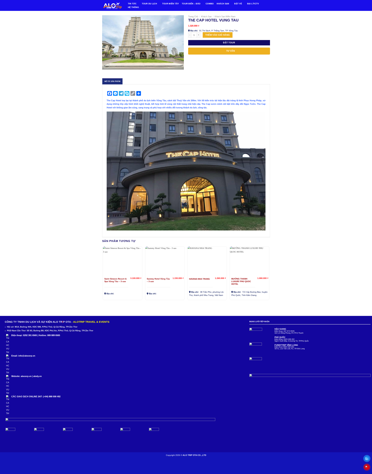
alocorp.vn (26, 376)
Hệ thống (133, 7)
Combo (210, 4)
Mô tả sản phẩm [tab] (112, 81)
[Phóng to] (106, 66)
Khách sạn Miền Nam (225, 16)
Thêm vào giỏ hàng (217, 35)
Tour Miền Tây (170, 4)
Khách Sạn (206, 16)
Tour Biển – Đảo (191, 4)
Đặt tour (229, 42)
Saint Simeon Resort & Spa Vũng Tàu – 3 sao (115, 280)
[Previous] (103, 274)
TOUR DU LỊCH (149, 4)
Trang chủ (193, 16)
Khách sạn (223, 4)
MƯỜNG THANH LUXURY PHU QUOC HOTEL (241, 281)
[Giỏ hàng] (267, 5)
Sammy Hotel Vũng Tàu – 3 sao (158, 280)
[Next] (269, 274)
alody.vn (37, 376)
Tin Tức (132, 4)
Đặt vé (238, 4)
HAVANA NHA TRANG (199, 279)
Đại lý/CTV (253, 4)
